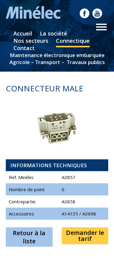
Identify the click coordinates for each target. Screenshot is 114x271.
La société (53, 33)
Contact (24, 48)
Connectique (73, 40)
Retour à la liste (29, 237)
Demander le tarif (85, 236)
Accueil (22, 33)
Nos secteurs (30, 40)
